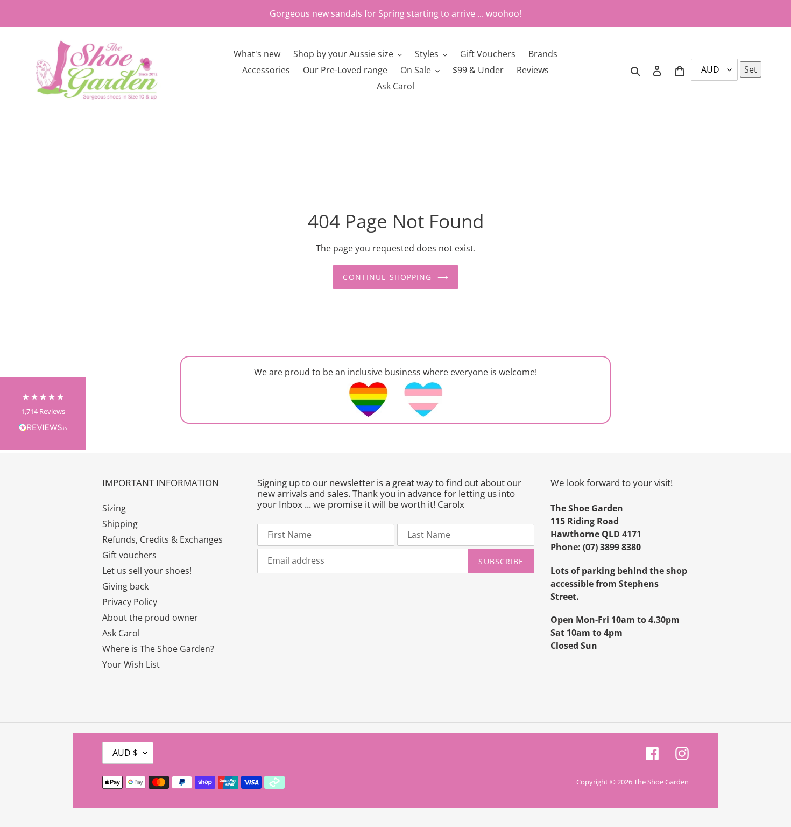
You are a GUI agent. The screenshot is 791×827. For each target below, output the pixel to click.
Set (750, 69)
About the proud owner (150, 617)
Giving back (125, 586)
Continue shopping (387, 277)
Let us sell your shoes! (147, 571)
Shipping (120, 524)
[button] (43, 413)
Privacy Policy (129, 602)
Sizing (114, 508)
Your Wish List (131, 664)
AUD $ (125, 753)
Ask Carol (121, 633)
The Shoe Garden (661, 782)
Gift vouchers (129, 555)
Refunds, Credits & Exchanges (162, 539)
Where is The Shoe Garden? (158, 649)
